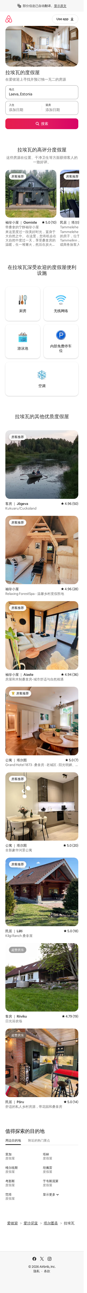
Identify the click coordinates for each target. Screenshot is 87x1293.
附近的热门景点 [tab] (39, 1140)
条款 (47, 1271)
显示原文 (60, 6)
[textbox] (23, 110)
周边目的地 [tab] (13, 1140)
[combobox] (42, 94)
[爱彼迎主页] (8, 19)
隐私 (36, 1271)
